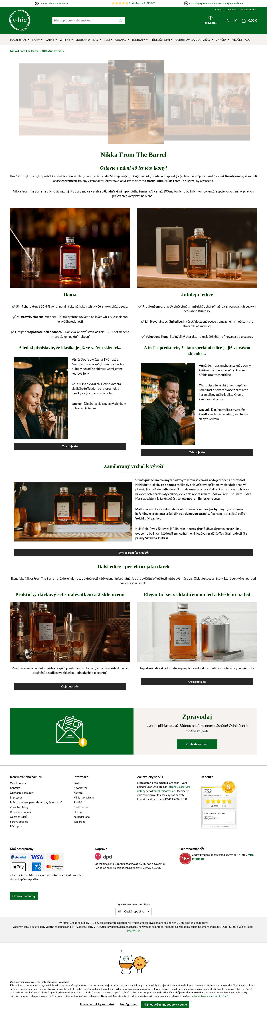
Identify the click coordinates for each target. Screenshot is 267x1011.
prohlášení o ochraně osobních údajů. (210, 996)
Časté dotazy (18, 783)
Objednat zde (70, 686)
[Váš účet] (236, 20)
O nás (77, 783)
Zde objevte (70, 446)
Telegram (79, 821)
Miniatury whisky (84, 797)
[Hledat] (120, 20)
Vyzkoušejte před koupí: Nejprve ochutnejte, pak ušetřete (216, 3)
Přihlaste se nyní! (197, 744)
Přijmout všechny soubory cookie (165, 1004)
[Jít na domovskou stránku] (29, 20)
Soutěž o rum (81, 807)
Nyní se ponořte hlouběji (133, 552)
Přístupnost (17, 826)
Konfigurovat (128, 1004)
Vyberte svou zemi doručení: (133, 904)
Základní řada (82, 816)
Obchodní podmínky (22, 792)
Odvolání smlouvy (24, 896)
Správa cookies (19, 821)
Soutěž (78, 802)
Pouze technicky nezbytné (97, 1004)
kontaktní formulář (163, 791)
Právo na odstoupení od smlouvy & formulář (36, 802)
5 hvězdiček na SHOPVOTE (142, 3)
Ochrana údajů (18, 816)
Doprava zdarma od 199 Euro (54, 3)
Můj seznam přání (248, 9)
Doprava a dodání (20, 812)
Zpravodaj (231, 9)
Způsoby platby (19, 807)
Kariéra (78, 792)
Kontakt (219, 9)
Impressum (16, 797)
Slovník (78, 812)
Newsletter (80, 787)
